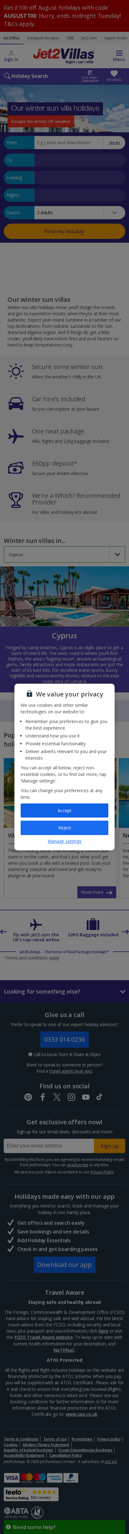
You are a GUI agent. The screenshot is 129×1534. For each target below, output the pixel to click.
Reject (64, 828)
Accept (64, 810)
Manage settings (64, 841)
